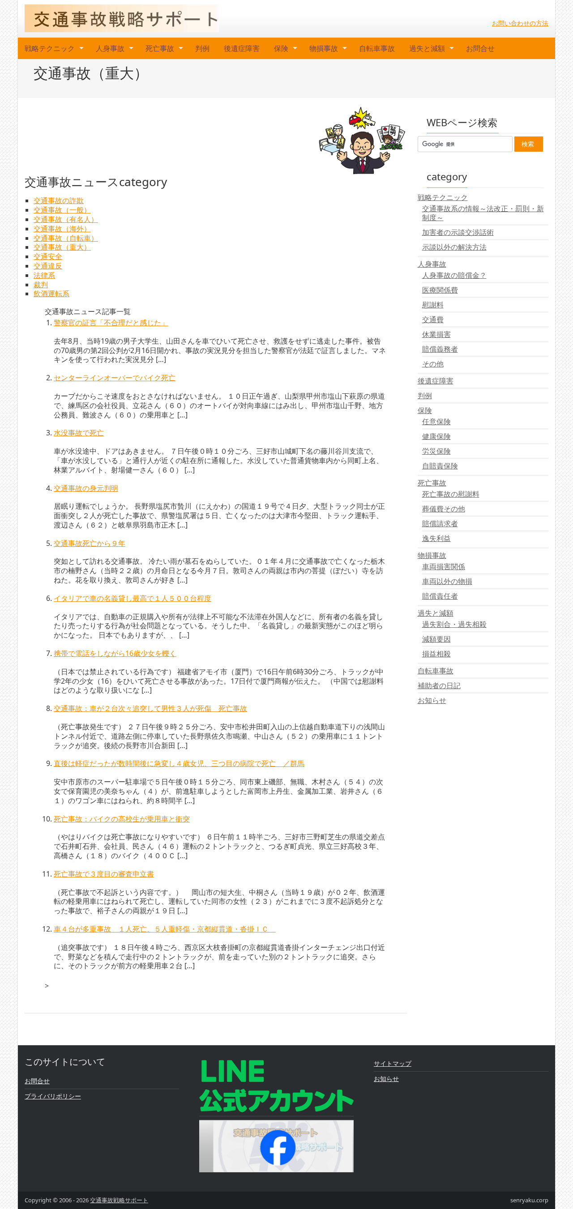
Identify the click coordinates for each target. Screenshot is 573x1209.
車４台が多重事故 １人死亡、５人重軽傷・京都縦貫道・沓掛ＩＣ (165, 929)
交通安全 (48, 256)
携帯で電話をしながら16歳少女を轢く (115, 653)
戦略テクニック (50, 48)
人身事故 (110, 48)
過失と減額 (427, 48)
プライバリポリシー (53, 1096)
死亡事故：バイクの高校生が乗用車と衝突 (122, 819)
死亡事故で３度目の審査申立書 (104, 874)
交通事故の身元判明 (86, 488)
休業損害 (436, 334)
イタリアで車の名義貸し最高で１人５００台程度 (132, 598)
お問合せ (480, 48)
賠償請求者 (440, 523)
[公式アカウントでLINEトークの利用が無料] (276, 1085)
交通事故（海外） (62, 229)
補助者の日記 (439, 685)
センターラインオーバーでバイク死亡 (114, 378)
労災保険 (436, 451)
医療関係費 (440, 290)
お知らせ (432, 700)
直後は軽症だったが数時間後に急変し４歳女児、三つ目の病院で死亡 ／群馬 (179, 763)
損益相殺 (436, 654)
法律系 (44, 275)
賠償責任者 (440, 596)
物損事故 (323, 48)
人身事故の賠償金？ (454, 275)
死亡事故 (159, 48)
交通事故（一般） (62, 210)
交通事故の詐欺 (59, 200)
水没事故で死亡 (79, 433)
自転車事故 (377, 48)
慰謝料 (433, 305)
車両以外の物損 (447, 581)
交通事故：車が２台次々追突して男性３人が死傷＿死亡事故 (150, 708)
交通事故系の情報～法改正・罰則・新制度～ (483, 213)
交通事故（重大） (62, 247)
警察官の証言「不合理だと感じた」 (111, 323)
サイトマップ (392, 1063)
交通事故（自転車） (66, 238)
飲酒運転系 (51, 293)
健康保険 (436, 436)
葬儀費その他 (443, 509)
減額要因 (436, 639)
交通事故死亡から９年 (89, 543)
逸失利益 (436, 538)
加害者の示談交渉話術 (458, 232)
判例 (202, 48)
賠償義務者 (440, 349)
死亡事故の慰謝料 (450, 494)
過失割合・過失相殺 (454, 624)
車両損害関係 (443, 566)
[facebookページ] (276, 1145)
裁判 (41, 284)
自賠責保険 (440, 466)
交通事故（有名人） (66, 219)
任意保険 (436, 421)
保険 (281, 48)
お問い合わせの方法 (520, 23)
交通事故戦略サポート (119, 1200)
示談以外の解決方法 (454, 247)
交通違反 (48, 266)
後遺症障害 (242, 48)
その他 (433, 364)
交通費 (433, 319)
